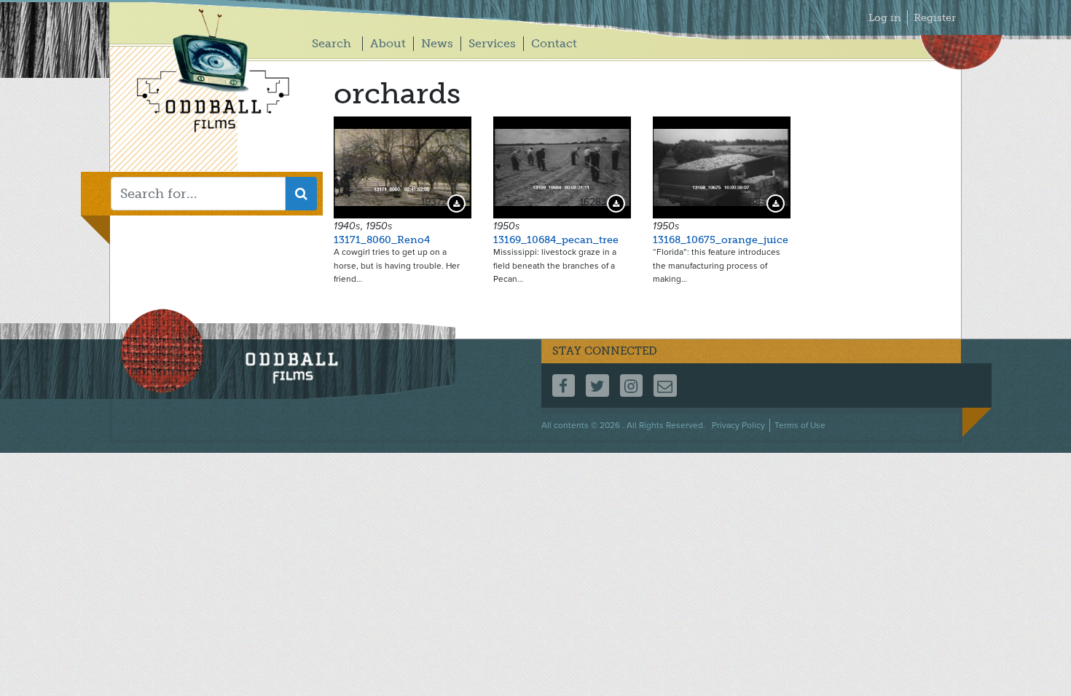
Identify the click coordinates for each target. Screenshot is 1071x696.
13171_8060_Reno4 (382, 240)
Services (492, 43)
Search (331, 43)
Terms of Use (799, 425)
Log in (884, 18)
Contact (554, 43)
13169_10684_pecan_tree (556, 240)
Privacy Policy (738, 425)
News (437, 43)
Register (935, 18)
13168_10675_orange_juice (720, 240)
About (388, 43)
